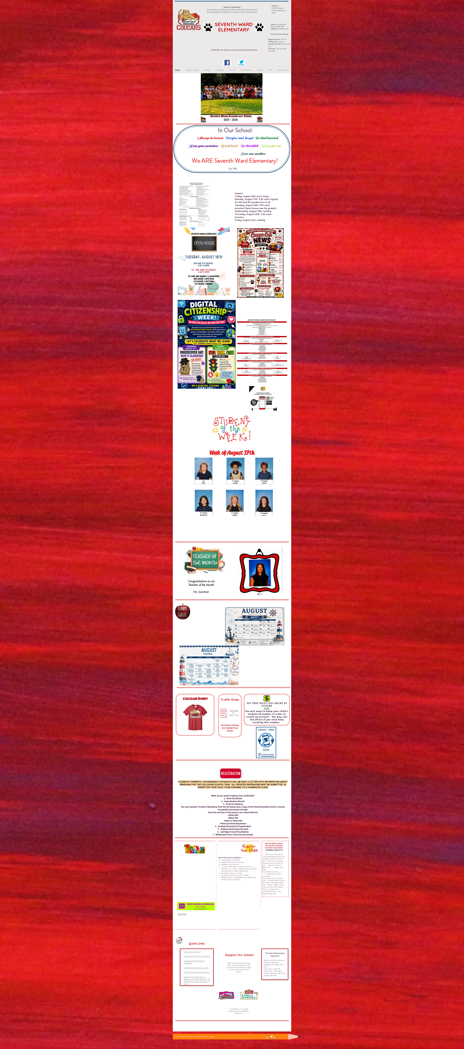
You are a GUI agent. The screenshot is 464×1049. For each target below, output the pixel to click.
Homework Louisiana (192, 952)
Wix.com (211, 1036)
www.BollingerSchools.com (274, 856)
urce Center (204, 968)
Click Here (234, 710)
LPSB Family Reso (191, 968)
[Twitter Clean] (271, 1036)
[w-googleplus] (275, 1038)
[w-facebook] (268, 1038)
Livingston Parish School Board (197, 956)
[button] (207, 70)
